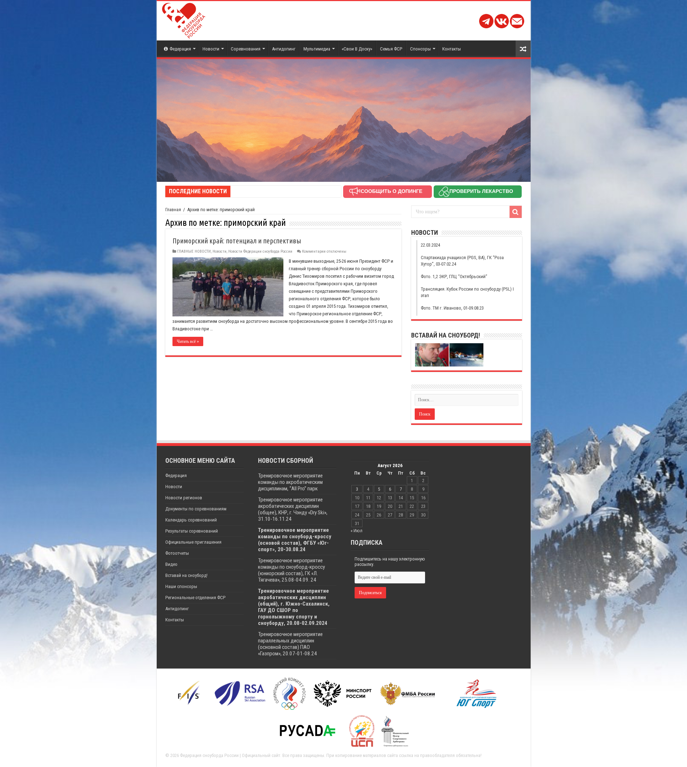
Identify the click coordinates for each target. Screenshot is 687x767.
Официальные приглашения (193, 542)
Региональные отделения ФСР (195, 597)
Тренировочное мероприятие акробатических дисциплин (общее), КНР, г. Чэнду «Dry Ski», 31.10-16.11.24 (292, 509)
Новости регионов (183, 497)
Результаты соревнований (191, 531)
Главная (173, 209)
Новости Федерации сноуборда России (260, 251)
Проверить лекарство (481, 191)
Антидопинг (284, 49)
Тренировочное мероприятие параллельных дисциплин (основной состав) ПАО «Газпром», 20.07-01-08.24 (290, 644)
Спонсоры (420, 49)
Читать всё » (188, 341)
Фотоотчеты (177, 553)
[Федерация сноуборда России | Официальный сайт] (183, 19)
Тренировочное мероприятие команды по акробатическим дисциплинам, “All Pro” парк (290, 482)
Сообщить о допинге (391, 191)
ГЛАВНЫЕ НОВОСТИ (194, 251)
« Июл (356, 530)
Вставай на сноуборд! (186, 575)
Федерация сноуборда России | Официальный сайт (230, 755)
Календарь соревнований (191, 520)
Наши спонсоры (181, 586)
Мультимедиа (316, 49)
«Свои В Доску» (357, 49)
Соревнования (245, 49)
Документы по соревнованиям (195, 508)
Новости (211, 49)
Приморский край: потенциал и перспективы (236, 241)
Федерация (180, 49)
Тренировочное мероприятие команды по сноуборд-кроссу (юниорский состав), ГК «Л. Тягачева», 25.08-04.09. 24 (291, 570)
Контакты (451, 49)
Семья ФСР (391, 49)
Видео (171, 564)
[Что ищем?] (516, 212)
